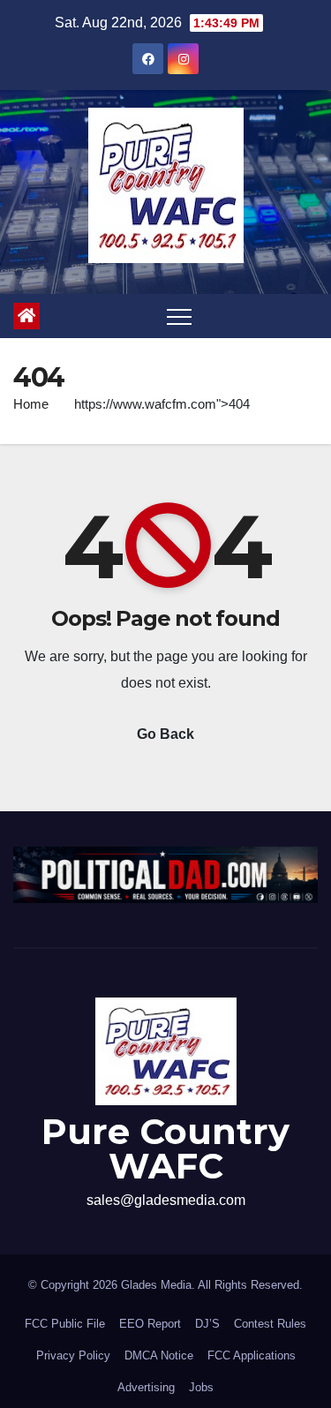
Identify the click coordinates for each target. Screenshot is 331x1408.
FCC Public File (65, 1323)
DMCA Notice (158, 1355)
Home (31, 403)
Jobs (201, 1387)
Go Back (165, 734)
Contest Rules (270, 1323)
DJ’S (207, 1323)
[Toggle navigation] (179, 316)
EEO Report (150, 1323)
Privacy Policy (73, 1355)
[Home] (26, 316)
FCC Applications (251, 1355)
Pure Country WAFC (165, 1148)
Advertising (146, 1387)
